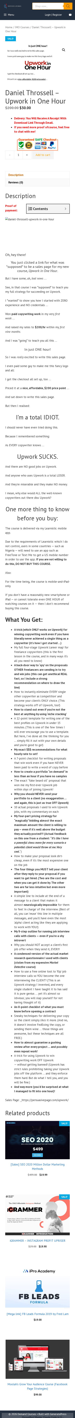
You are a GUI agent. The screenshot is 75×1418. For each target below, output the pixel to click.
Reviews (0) (15, 182)
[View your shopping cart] (70, 15)
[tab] (37, 175)
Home (8, 27)
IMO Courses (22, 27)
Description (15, 175)
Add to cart (43, 155)
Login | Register (53, 14)
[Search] (68, 6)
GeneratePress (58, 1414)
